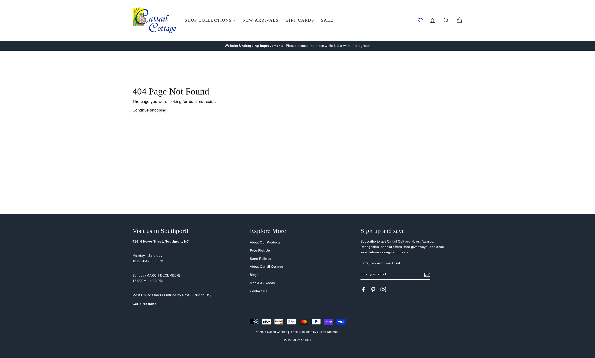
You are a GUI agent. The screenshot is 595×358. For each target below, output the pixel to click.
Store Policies (260, 258)
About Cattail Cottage (266, 266)
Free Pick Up (260, 250)
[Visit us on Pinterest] (373, 289)
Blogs (254, 275)
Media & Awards (262, 283)
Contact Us (258, 291)
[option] (297, 45)
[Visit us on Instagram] (383, 289)
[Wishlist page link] (420, 20)
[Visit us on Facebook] (363, 289)
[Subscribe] (427, 274)
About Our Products (265, 242)
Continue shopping (149, 110)
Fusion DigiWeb (328, 332)
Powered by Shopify (297, 339)
